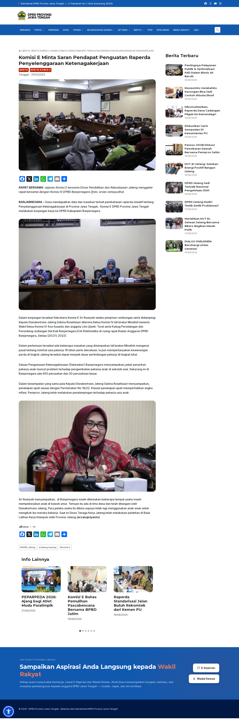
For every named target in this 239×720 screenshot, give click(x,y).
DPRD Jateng (27, 547)
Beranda (25, 29)
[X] (210, 3)
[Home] (20, 50)
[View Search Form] (217, 30)
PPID (150, 29)
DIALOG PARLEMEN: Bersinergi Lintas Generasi (198, 245)
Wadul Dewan (206, 678)
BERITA (23, 69)
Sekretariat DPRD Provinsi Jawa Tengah (96, 708)
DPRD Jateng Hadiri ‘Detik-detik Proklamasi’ (202, 203)
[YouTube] (215, 3)
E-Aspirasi (208, 668)
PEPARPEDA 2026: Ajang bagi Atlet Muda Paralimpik (39, 601)
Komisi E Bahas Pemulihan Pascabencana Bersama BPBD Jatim (82, 605)
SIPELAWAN (163, 29)
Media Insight (181, 29)
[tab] (80, 631)
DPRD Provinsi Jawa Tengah (44, 708)
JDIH (196, 29)
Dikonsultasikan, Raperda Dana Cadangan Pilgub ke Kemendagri (202, 110)
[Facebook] (205, 3)
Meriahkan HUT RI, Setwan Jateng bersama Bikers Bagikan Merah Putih (202, 224)
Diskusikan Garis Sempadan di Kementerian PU (196, 129)
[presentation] (41, 579)
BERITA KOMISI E (41, 69)
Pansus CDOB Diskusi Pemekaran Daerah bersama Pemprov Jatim (202, 148)
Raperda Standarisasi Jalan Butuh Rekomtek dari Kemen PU (130, 603)
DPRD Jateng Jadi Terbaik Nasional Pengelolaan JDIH (197, 186)
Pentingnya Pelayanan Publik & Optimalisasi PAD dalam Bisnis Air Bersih (200, 71)
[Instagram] (220, 3)
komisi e (65, 547)
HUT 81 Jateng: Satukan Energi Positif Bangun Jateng (201, 167)
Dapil (66, 29)
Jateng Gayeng (47, 547)
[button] (8, 711)
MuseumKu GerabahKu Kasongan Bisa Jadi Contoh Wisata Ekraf (201, 91)
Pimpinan (53, 29)
